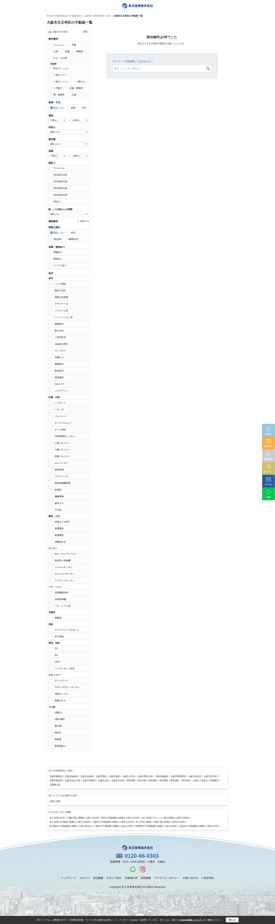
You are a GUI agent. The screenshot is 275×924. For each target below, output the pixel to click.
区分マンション (61, 68)
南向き (58, 732)
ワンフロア (60, 350)
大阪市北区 (104, 780)
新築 (73, 107)
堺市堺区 (131, 780)
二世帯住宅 (60, 337)
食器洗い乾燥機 (62, 560)
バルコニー (60, 416)
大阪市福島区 (72, 776)
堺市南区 (175, 780)
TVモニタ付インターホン (67, 687)
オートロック (61, 680)
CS (56, 648)
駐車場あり (60, 746)
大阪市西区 (101, 776)
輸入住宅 (59, 330)
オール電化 (60, 429)
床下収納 (59, 636)
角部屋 (58, 739)
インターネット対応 (65, 668)
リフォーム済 (61, 310)
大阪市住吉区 (195, 776)
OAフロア (60, 384)
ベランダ (59, 409)
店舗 (67, 51)
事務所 (79, 51)
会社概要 (98, 878)
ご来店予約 (207, 878)
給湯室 (58, 489)
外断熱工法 (60, 542)
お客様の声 (131, 878)
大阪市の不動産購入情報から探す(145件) (113, 822)
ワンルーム (59, 168)
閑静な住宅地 (61, 297)
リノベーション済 (64, 317)
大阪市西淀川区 (146, 776)
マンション (59, 45)
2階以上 (59, 712)
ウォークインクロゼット (67, 629)
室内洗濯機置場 (62, 483)
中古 (84, 107)
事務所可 (59, 364)
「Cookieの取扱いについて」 (190, 920)
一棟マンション (61, 81)
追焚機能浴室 (61, 592)
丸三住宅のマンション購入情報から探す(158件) (166, 817)
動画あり (57, 258)
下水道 (58, 510)
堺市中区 (142, 780)
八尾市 (196, 780)
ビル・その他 (60, 58)
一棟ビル (80, 81)
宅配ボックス (61, 694)
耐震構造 (59, 535)
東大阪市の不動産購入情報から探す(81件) (70, 826)
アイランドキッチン (65, 580)
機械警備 (59, 496)
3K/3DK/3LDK (60, 188)
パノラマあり (60, 265)
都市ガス (59, 503)
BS (56, 655)
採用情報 (146, 878)
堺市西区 (164, 780)
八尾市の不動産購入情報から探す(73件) (113, 826)
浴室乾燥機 (60, 599)
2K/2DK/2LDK (60, 181)
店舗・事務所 (76, 88)
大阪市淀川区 (211, 776)
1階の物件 (60, 719)
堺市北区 (186, 780)
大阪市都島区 (56, 776)
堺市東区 (153, 780)
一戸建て (57, 88)
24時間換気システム (65, 436)
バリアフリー (61, 391)
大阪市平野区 (89, 780)
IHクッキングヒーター (66, 553)
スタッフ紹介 (114, 878)
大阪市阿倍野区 (179, 776)
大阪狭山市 (54, 784)
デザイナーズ (61, 304)
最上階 (58, 726)
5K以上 (57, 201)
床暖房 (58, 618)
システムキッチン (64, 567)
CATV (57, 662)
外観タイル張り (62, 521)
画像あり (57, 252)
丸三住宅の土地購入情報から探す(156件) (69, 822)
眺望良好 (59, 324)
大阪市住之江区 (73, 780)
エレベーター (61, 463)
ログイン (85, 878)
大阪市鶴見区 (56, 780)
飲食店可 (59, 370)
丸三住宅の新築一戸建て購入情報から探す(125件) (161, 822)
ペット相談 (60, 283)
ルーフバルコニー (64, 423)
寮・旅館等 (59, 94)
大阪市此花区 (87, 776)
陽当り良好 (60, 290)
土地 (55, 51)
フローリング (61, 476)
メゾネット (60, 402)
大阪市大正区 (129, 776)
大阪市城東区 (162, 776)
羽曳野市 (214, 780)
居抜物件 (59, 377)
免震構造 (59, 528)
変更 (85, 32)
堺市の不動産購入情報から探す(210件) (120, 817)
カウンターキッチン (65, 574)
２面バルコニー (62, 443)
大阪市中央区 (118, 780)
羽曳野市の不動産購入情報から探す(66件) (156, 826)
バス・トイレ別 (62, 606)
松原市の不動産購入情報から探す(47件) (199, 826)
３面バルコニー (62, 449)
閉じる (232, 920)
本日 (73, 232)
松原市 (204, 780)
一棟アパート (60, 75)
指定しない (59, 107)
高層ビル (59, 357)
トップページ (68, 878)
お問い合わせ (190, 878)
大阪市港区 (115, 776)
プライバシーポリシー (167, 878)
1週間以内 (73, 239)
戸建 (74, 45)
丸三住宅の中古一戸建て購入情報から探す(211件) (74, 817)
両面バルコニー (62, 456)
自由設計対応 (61, 344)
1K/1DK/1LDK (60, 174)
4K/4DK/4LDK (60, 195)
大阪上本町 (54, 801)
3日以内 (57, 239)
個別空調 (59, 469)
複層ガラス (60, 700)
